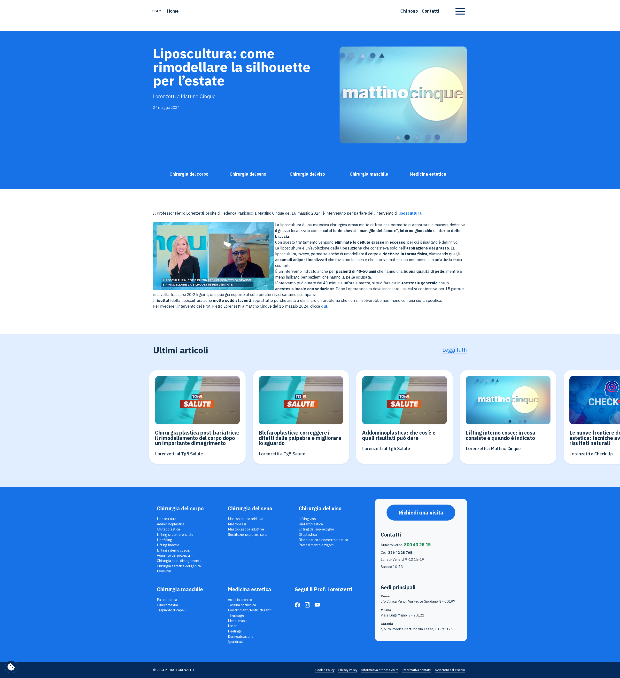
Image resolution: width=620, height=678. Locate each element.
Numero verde (406, 544)
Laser (232, 625)
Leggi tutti (454, 349)
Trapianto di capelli (171, 610)
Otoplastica (308, 534)
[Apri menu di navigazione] (460, 11)
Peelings (235, 631)
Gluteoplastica (168, 529)
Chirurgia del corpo (180, 508)
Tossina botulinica (242, 605)
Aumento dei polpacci (173, 555)
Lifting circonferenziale (175, 534)
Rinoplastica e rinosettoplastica (323, 540)
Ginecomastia (167, 605)
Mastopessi (237, 524)
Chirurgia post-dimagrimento (179, 560)
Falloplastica (167, 599)
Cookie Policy (324, 670)
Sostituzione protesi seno (248, 534)
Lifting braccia (168, 545)
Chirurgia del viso (320, 508)
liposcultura (409, 213)
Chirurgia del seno (250, 508)
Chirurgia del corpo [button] (189, 174)
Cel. (396, 552)
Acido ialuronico (240, 599)
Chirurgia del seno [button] (248, 174)
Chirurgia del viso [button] (307, 174)
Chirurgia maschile (180, 589)
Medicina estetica (249, 589)
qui (324, 306)
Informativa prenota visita (379, 670)
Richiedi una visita (420, 512)
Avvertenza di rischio (450, 670)
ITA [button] (155, 11)
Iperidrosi (235, 641)
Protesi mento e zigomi (316, 545)
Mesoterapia (238, 620)
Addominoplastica (171, 524)
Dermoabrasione (240, 636)
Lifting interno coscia (173, 550)
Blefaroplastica (311, 524)
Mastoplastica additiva (245, 518)
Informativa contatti (416, 670)
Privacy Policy (347, 670)
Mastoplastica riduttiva (246, 529)
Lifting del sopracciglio (316, 529)
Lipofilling (164, 540)
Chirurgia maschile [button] (369, 174)
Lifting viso (307, 518)
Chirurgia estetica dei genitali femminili (179, 569)
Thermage (236, 615)
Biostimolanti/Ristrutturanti (249, 610)
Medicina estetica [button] (428, 174)
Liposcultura (166, 518)
